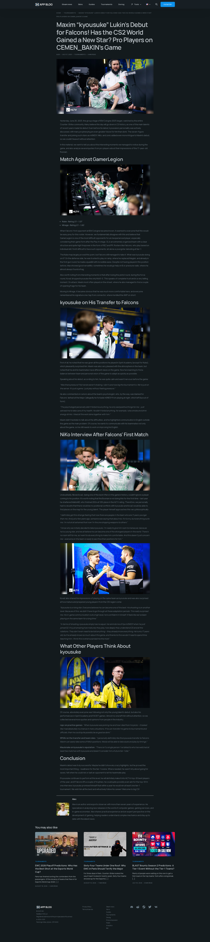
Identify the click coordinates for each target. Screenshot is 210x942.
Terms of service (87, 909)
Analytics (109, 925)
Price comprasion (112, 920)
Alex (58, 54)
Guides (108, 912)
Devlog (108, 917)
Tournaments (80, 54)
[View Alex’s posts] (62, 809)
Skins (108, 909)
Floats (108, 923)
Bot (107, 928)
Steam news (110, 907)
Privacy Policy (86, 907)
